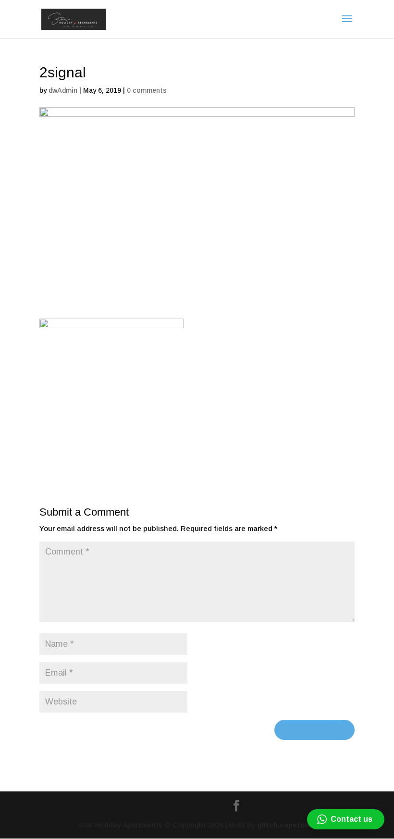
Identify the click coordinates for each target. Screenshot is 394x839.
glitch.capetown (286, 825)
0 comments (147, 90)
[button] (345, 819)
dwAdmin (63, 90)
